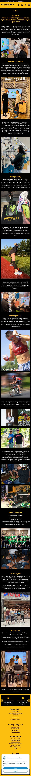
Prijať (15, 768)
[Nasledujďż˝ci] (29, 700)
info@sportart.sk (10, 1)
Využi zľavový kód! (15, 738)
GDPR (15, 748)
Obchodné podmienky (15, 745)
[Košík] (25, 4)
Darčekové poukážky (15, 740)
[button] (18, 4)
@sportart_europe (16, 732)
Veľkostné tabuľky (15, 742)
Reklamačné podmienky (15, 746)
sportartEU (16, 730)
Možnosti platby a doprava (15, 743)
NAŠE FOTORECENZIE (15, 719)
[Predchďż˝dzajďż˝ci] (1, 700)
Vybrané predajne (15, 711)
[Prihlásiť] (22, 4)
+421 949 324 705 (20, 1)
